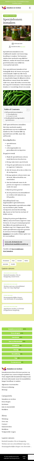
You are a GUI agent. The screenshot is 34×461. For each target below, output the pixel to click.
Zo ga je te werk (12, 116)
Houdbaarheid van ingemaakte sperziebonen (15, 119)
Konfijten (17, 345)
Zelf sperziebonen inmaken (14, 112)
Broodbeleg (17, 354)
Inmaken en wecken (10, 15)
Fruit (13, 260)
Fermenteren (17, 362)
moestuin (5, 264)
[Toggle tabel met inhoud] (27, 109)
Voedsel (13, 264)
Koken (26, 260)
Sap (17, 358)
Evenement (6, 260)
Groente (19, 260)
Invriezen (17, 337)
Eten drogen (17, 333)
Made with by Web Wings (27, 457)
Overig (17, 350)
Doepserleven (15, 458)
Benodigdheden (12, 114)
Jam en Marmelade (17, 341)
